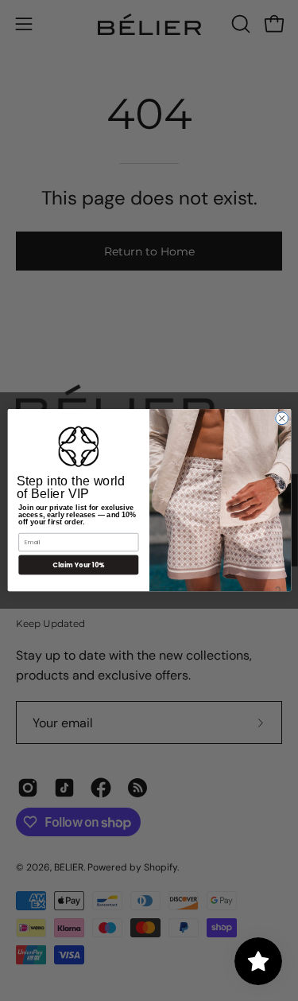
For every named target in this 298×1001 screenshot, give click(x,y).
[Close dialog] (281, 418)
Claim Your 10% (78, 564)
